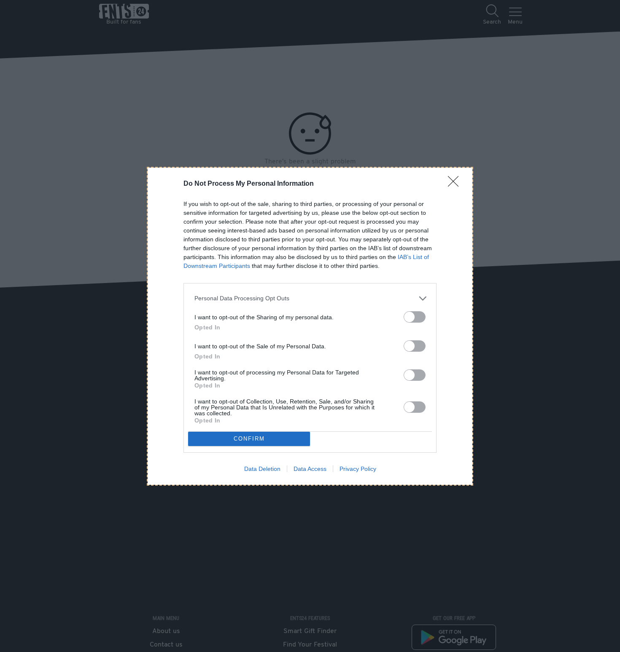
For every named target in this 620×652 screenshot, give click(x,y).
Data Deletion (262, 468)
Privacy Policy (358, 468)
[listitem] (310, 298)
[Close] (456, 184)
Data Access (310, 468)
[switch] (415, 317)
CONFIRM (249, 439)
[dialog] (310, 326)
